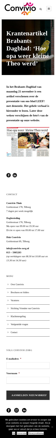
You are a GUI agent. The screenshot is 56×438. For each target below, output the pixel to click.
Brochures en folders (20, 292)
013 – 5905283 (13, 252)
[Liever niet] (52, 426)
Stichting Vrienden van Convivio (25, 308)
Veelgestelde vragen (19, 324)
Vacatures (15, 300)
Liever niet (21, 433)
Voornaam (13, 373)
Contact (14, 332)
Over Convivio (17, 284)
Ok (13, 433)
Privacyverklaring (36, 433)
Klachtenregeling (18, 316)
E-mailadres (13, 359)
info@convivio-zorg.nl (17, 248)
